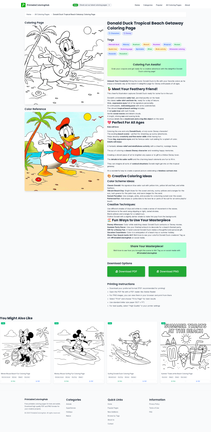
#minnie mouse (6, 377)
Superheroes (71, 408)
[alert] (92, 5)
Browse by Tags (114, 416)
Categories (148, 5)
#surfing (74, 377)
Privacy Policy (154, 404)
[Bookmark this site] (205, 419)
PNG (14, 381)
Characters (115, 33)
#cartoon (133, 377)
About (187, 5)
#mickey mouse (59, 377)
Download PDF (128, 271)
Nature (68, 416)
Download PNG (169, 271)
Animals (69, 404)
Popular (159, 5)
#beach (20, 377)
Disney (128, 33)
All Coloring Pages (173, 5)
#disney (14, 377)
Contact (110, 424)
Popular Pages (113, 408)
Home (137, 5)
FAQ (150, 412)
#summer (27, 377)
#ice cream (184, 377)
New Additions (113, 412)
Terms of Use (154, 408)
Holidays (69, 412)
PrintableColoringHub (36, 399)
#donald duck (112, 377)
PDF (38, 381)
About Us (111, 420)
